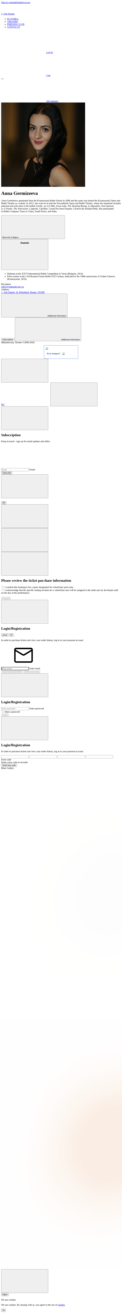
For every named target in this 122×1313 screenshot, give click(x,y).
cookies (61, 1305)
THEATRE (12, 21)
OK (3, 503)
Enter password (36, 708)
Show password (12, 712)
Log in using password (12, 672)
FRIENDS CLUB (15, 24)
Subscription (7, 339)
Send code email (32, 672)
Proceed (6, 598)
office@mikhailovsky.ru (12, 287)
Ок (3, 1310)
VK (11, 635)
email (4, 635)
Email (32, 469)
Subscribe (6, 473)
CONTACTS (13, 27)
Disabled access (22, 2)
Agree (4, 1294)
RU (3, 404)
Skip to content (8, 2)
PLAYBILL (13, 19)
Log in (5, 715)
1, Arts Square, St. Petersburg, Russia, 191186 (23, 292)
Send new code (9, 765)
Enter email (34, 668)
